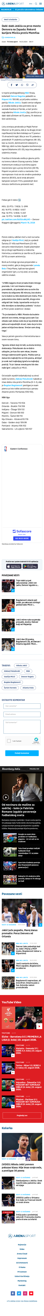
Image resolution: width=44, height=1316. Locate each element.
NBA (27, 93)
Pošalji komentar (22, 753)
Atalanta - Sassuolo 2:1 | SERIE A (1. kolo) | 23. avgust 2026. (29, 1050)
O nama (22, 1267)
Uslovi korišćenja (22, 1276)
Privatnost (22, 1272)
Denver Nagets (27, 677)
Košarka (7, 1128)
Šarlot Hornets (10, 688)
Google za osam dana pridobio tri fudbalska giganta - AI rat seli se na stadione (28, 838)
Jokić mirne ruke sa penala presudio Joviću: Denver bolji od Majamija (28, 622)
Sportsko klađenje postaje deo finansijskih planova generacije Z (29, 865)
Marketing (22, 1281)
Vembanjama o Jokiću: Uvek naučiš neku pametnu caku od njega (29, 1183)
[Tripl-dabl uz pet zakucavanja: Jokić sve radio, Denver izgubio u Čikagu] (8, 585)
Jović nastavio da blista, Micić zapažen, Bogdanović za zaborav (28, 965)
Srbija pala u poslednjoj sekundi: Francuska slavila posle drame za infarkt (28, 1217)
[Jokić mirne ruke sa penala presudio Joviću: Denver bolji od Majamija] (8, 625)
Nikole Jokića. (14, 102)
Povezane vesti (10, 575)
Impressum (22, 1258)
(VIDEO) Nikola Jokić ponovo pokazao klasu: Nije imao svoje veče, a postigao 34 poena (22, 1167)
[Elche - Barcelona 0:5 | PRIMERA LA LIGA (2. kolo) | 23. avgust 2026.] (22, 1018)
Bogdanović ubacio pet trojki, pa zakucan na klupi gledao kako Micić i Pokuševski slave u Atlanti (28, 602)
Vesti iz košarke (10, 19)
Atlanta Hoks (28, 688)
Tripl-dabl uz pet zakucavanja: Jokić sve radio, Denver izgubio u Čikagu (26, 582)
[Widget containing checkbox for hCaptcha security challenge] (23, 741)
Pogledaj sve (34, 769)
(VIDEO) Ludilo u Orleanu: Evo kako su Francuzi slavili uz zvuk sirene (29, 1200)
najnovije (22, 1245)
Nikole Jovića (19, 112)
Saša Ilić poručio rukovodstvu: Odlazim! (23, 9)
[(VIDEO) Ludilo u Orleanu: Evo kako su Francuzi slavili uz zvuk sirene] (8, 1200)
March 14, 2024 (28, 222)
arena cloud (22, 1254)
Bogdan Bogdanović (13, 385)
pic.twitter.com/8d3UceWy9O (16, 219)
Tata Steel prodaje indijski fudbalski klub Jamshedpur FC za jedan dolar (29, 852)
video (22, 1249)
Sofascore (19, 544)
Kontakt (22, 1285)
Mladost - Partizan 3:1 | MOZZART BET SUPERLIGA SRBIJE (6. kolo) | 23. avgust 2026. (29, 1103)
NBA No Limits (22, 943)
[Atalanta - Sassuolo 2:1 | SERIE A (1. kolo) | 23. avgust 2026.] (8, 1050)
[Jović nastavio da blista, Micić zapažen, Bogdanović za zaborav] (8, 965)
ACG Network (22, 1263)
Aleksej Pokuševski (24, 379)
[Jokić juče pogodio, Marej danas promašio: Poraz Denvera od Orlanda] (22, 913)
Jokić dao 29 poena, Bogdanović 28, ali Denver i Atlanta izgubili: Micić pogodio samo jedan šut (28, 641)
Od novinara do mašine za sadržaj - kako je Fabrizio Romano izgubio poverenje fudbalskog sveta (19, 810)
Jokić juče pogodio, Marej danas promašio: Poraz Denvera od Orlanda (19, 933)
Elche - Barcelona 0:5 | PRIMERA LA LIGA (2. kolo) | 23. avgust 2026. (21, 1038)
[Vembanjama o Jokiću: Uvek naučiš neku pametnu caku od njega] (8, 1183)
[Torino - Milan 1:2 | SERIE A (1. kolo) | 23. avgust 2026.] (8, 1067)
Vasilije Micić (18, 240)
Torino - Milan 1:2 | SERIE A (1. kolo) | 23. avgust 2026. (28, 1066)
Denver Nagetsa (18, 96)
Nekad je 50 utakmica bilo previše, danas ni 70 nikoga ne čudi (29, 878)
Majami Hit (7, 99)
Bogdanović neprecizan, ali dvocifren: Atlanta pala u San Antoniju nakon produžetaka (28, 984)
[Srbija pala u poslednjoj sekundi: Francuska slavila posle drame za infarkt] (8, 1217)
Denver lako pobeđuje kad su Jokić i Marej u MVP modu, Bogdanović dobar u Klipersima (28, 950)
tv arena (12, 1301)
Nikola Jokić (21, 665)
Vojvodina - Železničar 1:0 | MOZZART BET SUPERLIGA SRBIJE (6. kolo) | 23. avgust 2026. (29, 1086)
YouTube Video (11, 1002)
